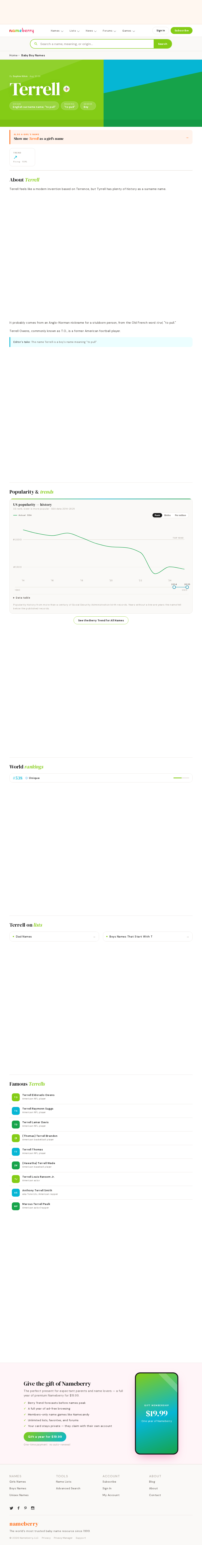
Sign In (160, 30)
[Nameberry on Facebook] (19, 1507)
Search (162, 44)
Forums (107, 30)
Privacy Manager (63, 1537)
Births (167, 515)
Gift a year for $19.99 (45, 1437)
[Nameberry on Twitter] (11, 1507)
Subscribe (182, 30)
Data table (23, 597)
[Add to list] (66, 89)
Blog (152, 1481)
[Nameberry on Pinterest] (26, 1507)
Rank (157, 515)
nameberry (24, 1523)
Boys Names (17, 1488)
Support (81, 1537)
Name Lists (63, 1481)
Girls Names (17, 1481)
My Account (111, 1495)
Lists (73, 30)
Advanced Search (68, 1488)
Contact (155, 1495)
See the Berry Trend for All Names (101, 620)
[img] (101, 552)
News (89, 30)
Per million (180, 515)
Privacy (46, 1537)
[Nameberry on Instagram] (33, 1507)
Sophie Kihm (20, 76)
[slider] (174, 587)
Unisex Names (19, 1495)
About (153, 1488)
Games (126, 30)
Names (55, 30)
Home (13, 55)
